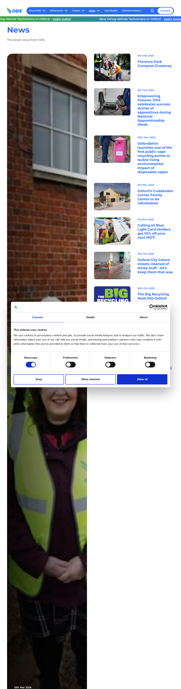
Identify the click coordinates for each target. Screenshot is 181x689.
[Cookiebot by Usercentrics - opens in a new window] (151, 307)
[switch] (71, 364)
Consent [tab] (37, 317)
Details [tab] (90, 317)
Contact (165, 10)
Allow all (142, 379)
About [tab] (143, 317)
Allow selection (90, 379)
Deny (39, 379)
